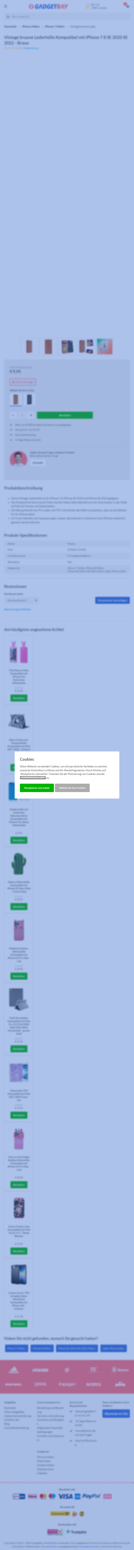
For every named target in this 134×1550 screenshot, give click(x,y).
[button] (37, 788)
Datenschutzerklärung (33, 777)
